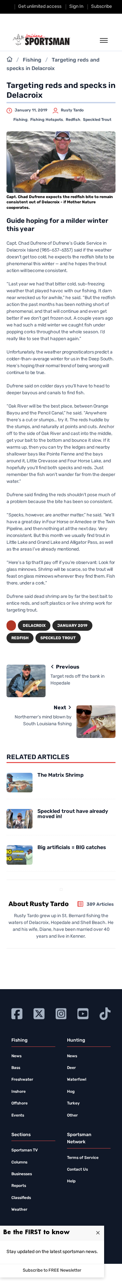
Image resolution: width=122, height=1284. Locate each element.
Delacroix (34, 626)
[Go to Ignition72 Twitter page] (39, 1013)
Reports (18, 1186)
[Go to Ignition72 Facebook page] (16, 1013)
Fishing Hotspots (46, 120)
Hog (71, 1092)
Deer (71, 1068)
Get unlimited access (39, 6)
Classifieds (21, 1198)
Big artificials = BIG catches (71, 847)
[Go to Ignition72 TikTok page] (105, 1013)
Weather (19, 1210)
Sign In (76, 6)
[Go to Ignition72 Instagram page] (61, 1013)
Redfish (73, 120)
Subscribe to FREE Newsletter (52, 1270)
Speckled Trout (97, 120)
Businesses (21, 1174)
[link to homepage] (41, 40)
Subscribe (101, 6)
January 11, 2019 (31, 110)
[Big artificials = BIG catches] (20, 855)
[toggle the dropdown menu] (104, 40)
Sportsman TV (24, 1150)
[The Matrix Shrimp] (20, 782)
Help (71, 1181)
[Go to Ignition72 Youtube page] (82, 1013)
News (16, 1056)
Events (17, 1116)
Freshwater (22, 1080)
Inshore (18, 1092)
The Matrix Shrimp (60, 775)
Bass (15, 1068)
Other (72, 1116)
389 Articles (100, 904)
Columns (19, 1162)
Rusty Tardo (72, 110)
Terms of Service (83, 1158)
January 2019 (72, 626)
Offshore (19, 1103)
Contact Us (77, 1170)
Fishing (32, 60)
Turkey (73, 1103)
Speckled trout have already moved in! (72, 814)
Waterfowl (76, 1080)
